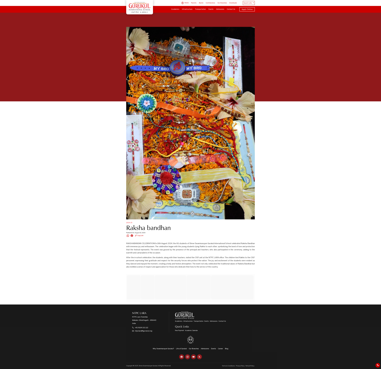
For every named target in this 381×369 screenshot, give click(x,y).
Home (186, 3)
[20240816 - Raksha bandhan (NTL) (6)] (136, 319)
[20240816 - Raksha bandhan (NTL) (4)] (212, 290)
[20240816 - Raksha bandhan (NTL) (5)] (243, 290)
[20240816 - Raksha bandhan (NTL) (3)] (168, 290)
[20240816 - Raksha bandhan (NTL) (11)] (190, 348)
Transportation (200, 9)
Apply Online (247, 9)
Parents (193, 3)
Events (210, 9)
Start (134, 272)
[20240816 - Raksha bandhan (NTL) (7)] (156, 319)
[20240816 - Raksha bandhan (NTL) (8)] (188, 319)
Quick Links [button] (248, 3)
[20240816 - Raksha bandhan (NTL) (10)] (148, 348)
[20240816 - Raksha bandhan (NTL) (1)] (136, 290)
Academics (175, 9)
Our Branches (222, 3)
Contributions (210, 3)
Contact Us (231, 9)
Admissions (220, 9)
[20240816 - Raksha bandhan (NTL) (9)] (231, 319)
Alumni (201, 3)
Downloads (233, 3)
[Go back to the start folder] (129, 272)
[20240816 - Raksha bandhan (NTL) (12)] (232, 348)
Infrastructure (187, 9)
